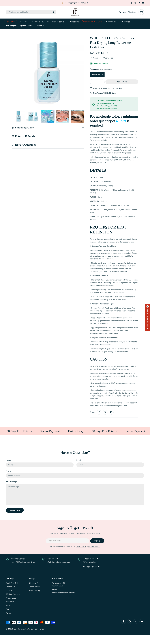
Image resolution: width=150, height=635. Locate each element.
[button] (147, 317)
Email (79, 460)
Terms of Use (81, 546)
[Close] (136, 99)
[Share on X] (105, 412)
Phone (8, 471)
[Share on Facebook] (99, 412)
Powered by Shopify (38, 629)
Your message (11, 482)
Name (8, 460)
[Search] (53, 12)
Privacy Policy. (94, 546)
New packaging (97, 74)
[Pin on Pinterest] (111, 412)
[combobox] (31, 12)
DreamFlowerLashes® (20, 629)
